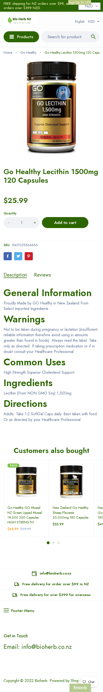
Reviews (42, 275)
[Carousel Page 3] (58, 543)
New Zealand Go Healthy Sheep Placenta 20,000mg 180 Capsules (70, 512)
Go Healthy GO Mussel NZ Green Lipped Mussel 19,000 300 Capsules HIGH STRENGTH (24, 514)
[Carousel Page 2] (53, 543)
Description (15, 275)
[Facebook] (8, 256)
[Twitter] (18, 256)
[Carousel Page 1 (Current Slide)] (48, 542)
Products (25, 37)
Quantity (10, 213)
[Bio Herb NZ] (20, 21)
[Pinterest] (29, 256)
